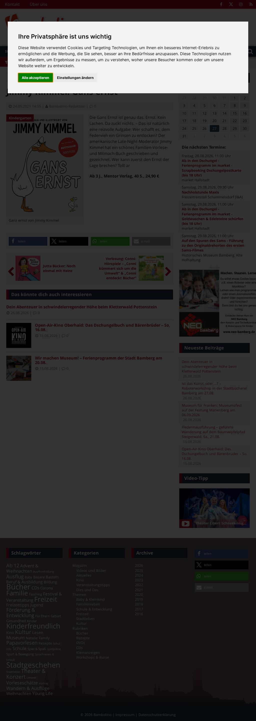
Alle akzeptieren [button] (35, 77)
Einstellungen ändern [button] (75, 77)
